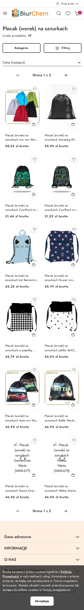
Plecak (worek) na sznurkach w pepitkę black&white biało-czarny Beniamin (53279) (21, 348)
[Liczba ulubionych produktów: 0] (67, 13)
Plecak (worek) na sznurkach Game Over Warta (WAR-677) (19, 488)
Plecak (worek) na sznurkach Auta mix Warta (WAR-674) (22, 418)
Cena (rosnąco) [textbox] (14, 62)
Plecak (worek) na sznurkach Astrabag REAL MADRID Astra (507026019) (61, 137)
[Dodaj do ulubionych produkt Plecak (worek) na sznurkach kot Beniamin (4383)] (34, 229)
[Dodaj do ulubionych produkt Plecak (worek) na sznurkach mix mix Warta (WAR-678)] (34, 89)
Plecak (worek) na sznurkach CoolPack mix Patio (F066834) (61, 207)
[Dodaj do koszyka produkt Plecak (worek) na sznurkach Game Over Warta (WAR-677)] (34, 475)
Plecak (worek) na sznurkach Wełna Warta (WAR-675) (60, 488)
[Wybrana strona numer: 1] (42, 75)
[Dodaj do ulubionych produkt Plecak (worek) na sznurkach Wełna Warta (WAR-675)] (74, 440)
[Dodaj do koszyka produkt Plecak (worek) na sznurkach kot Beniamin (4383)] (34, 264)
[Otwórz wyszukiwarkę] (58, 13)
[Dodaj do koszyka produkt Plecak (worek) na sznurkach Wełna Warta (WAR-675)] (73, 475)
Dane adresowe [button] (17, 537)
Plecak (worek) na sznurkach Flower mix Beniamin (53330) (59, 278)
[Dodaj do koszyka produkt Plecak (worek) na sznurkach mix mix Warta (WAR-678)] (34, 124)
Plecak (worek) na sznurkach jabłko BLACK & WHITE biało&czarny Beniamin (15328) (61, 348)
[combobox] (42, 62)
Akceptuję (42, 601)
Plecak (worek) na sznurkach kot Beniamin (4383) (20, 278)
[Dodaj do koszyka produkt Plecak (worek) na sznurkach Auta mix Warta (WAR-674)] (34, 405)
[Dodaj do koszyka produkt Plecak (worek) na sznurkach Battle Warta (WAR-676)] (73, 405)
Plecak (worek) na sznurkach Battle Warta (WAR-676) (59, 418)
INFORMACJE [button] (15, 548)
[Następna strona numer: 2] (65, 75)
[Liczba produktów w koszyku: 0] (77, 13)
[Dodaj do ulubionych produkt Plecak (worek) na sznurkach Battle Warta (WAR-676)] (74, 370)
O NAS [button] (10, 559)
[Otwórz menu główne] (5, 13)
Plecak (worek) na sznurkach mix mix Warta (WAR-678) (21, 137)
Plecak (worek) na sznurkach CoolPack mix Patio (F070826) (21, 207)
